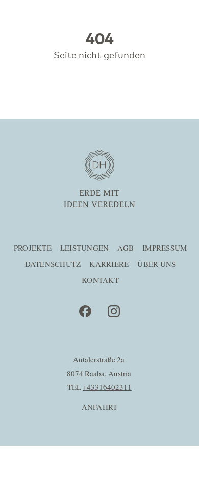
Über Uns (156, 264)
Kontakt (100, 280)
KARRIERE (109, 264)
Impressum (164, 248)
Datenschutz (53, 264)
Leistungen (84, 248)
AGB (125, 248)
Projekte (33, 248)
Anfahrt (100, 407)
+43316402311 (107, 387)
